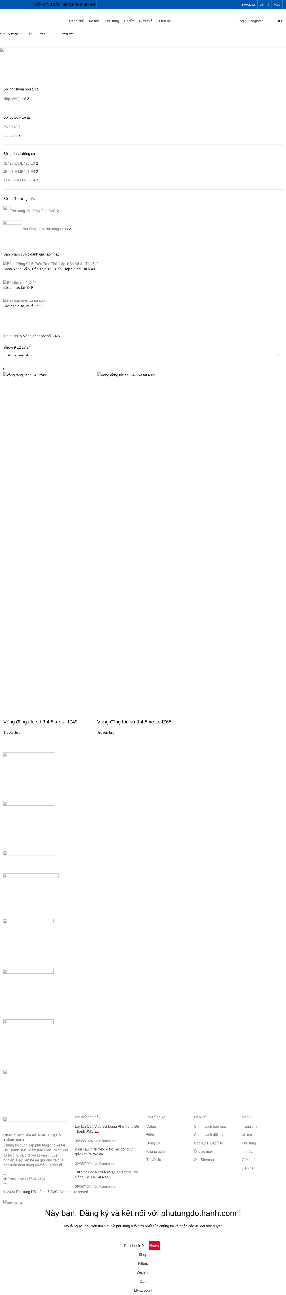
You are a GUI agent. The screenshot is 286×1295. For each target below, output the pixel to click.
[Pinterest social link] (26, 4)
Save (156, 1245)
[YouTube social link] (21, 4)
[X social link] (9, 4)
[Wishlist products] (271, 21)
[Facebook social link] (4, 4)
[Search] (267, 21)
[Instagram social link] (15, 4)
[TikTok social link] (32, 4)
